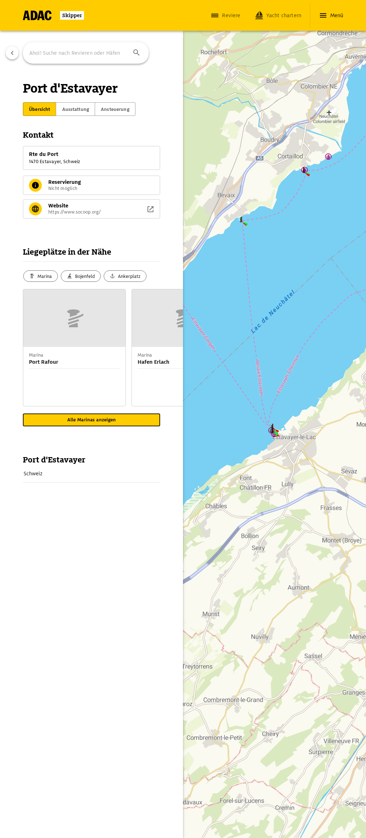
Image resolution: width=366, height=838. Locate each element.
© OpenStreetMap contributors (231, 822)
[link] (91, 473)
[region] (183, 419)
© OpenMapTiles (270, 813)
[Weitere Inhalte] (168, 347)
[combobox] (86, 53)
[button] (136, 53)
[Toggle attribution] (198, 813)
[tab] (39, 109)
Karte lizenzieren (238, 813)
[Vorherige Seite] (12, 52)
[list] (91, 473)
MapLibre (212, 813)
